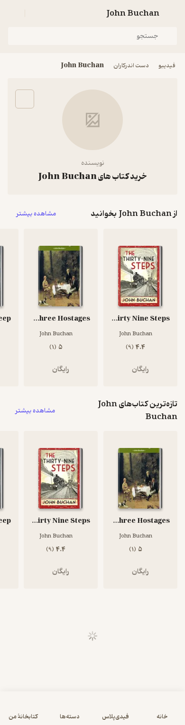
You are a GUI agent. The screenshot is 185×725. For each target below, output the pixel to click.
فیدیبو (167, 65)
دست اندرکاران (131, 65)
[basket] (36, 13)
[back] (171, 13)
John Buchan (82, 66)
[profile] (13, 13)
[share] (24, 99)
